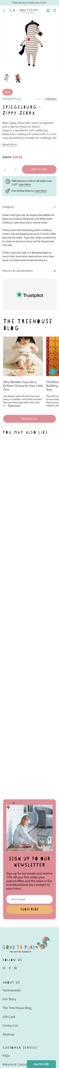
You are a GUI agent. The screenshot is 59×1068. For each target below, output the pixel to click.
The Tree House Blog (17, 1007)
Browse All (29, 418)
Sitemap (9, 1034)
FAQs (6, 1055)
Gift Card (9, 1016)
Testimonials (12, 990)
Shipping (8, 207)
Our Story (9, 999)
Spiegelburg (11, 98)
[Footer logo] (26, 945)
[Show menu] (4, 10)
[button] (41, 1064)
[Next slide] (52, 371)
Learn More (25, 184)
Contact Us (10, 1025)
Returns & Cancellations (17, 271)
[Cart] (54, 10)
